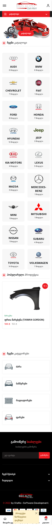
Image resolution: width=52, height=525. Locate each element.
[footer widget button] (26, 474)
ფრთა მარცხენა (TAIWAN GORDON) (24, 320)
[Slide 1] (23, 36)
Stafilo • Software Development (31, 503)
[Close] (36, 513)
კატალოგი (26, 33)
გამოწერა (44, 455)
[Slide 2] (28, 36)
